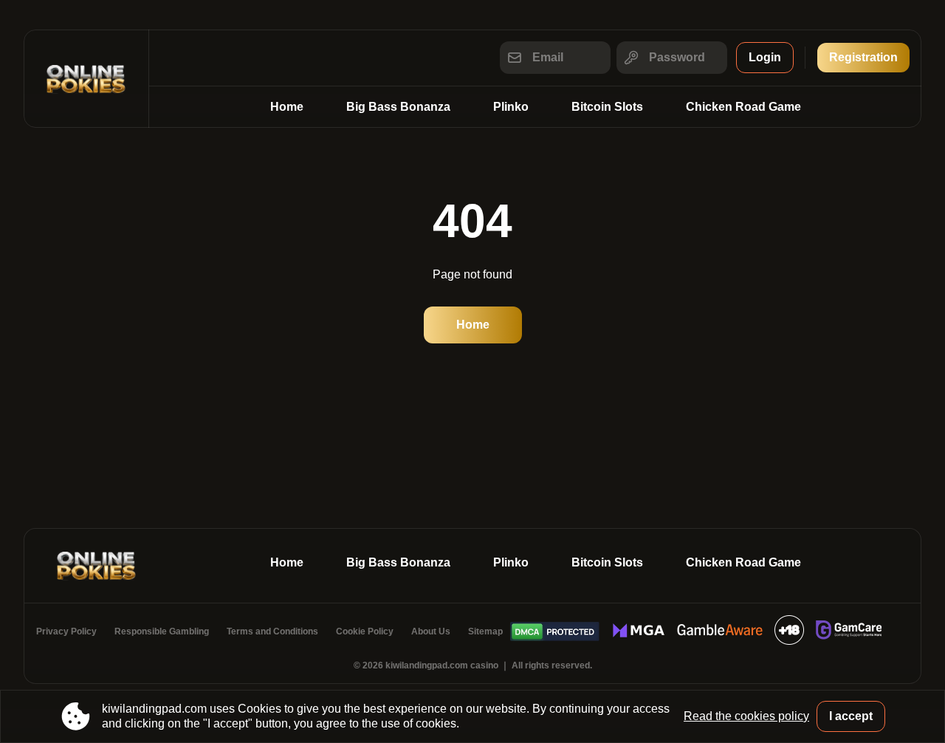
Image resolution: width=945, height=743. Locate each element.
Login (765, 57)
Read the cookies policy (746, 716)
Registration (863, 57)
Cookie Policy (365, 631)
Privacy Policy (66, 631)
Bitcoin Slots (607, 106)
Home (286, 106)
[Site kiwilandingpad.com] (86, 79)
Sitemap (485, 631)
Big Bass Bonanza (398, 106)
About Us (430, 631)
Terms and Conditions (272, 631)
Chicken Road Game (743, 106)
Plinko (511, 106)
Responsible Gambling (161, 631)
